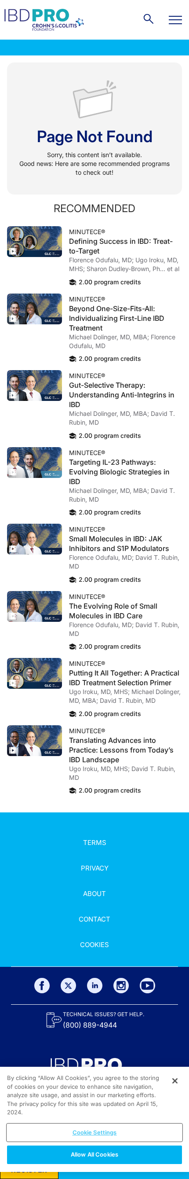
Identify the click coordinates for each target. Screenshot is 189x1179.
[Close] (175, 1081)
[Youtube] (147, 985)
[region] (94, 1119)
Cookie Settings (95, 1132)
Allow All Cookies (94, 1154)
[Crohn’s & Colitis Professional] (44, 20)
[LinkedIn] (94, 985)
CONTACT (94, 919)
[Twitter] (68, 985)
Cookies (94, 944)
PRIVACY (95, 868)
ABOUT (94, 893)
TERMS (94, 842)
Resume (34, 241)
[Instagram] (121, 985)
